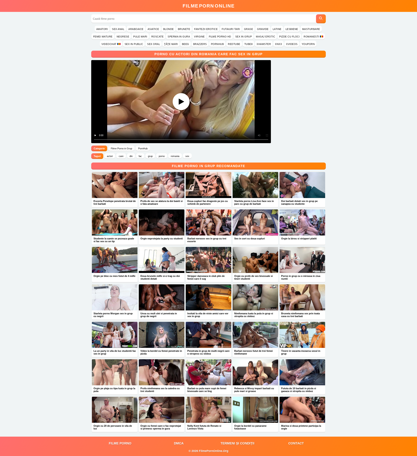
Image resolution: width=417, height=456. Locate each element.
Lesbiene (292, 29)
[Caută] (321, 18)
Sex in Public (134, 44)
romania (175, 156)
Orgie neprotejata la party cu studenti (161, 238)
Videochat (108, 44)
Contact (296, 443)
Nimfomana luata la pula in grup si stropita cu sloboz (253, 315)
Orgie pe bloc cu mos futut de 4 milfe (114, 276)
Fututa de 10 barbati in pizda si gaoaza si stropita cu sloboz (298, 389)
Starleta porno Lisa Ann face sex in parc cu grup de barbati (254, 202)
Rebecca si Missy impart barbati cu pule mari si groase (254, 389)
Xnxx (278, 44)
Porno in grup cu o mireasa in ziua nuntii (300, 277)
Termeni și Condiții (237, 443)
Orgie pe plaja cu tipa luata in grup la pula (114, 389)
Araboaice (136, 29)
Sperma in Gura (179, 36)
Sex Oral (153, 44)
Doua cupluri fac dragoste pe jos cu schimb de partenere (207, 202)
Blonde (168, 29)
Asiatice (153, 29)
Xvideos (292, 44)
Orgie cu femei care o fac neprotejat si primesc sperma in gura (160, 427)
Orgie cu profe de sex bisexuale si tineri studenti (253, 277)
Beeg (185, 44)
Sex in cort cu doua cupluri (249, 238)
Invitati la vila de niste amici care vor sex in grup (207, 315)
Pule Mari (140, 36)
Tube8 (248, 44)
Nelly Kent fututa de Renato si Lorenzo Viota (204, 427)
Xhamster (264, 44)
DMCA (179, 443)
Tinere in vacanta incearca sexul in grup (300, 352)
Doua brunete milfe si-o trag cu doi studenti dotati (160, 277)
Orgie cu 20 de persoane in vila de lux (112, 427)
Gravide (263, 29)
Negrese (123, 36)
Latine (277, 29)
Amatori (102, 29)
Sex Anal (118, 29)
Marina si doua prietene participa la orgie (301, 427)
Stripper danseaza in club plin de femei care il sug (206, 277)
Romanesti (311, 36)
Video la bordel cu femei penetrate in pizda (161, 352)
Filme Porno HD (220, 36)
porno (162, 156)
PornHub (217, 44)
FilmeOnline (209, 5)
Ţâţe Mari (171, 44)
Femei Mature (103, 36)
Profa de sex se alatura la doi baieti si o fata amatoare (161, 202)
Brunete (184, 29)
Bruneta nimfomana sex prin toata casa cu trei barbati (300, 315)
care (121, 156)
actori (110, 156)
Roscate (157, 36)
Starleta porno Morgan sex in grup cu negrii (113, 315)
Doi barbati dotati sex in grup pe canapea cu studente (299, 202)
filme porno (120, 443)
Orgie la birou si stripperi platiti (299, 238)
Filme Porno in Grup (121, 148)
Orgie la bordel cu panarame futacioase (250, 427)
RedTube (234, 44)
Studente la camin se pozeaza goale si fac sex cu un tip (113, 240)
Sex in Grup (243, 36)
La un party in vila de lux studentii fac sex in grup (114, 352)
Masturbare (311, 29)
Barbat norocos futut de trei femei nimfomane (253, 352)
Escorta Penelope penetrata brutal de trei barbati (114, 202)
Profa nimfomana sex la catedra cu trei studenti (160, 389)
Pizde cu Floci (289, 36)
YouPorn (308, 44)
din (131, 156)
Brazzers (200, 44)
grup (150, 156)
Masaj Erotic (265, 36)
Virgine (199, 36)
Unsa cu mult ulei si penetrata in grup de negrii (158, 315)
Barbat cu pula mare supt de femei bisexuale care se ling (206, 389)
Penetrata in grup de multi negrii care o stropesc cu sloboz (208, 352)
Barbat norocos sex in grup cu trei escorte (206, 240)
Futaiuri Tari (231, 29)
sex (187, 156)
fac (140, 156)
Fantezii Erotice (206, 29)
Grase (248, 29)
